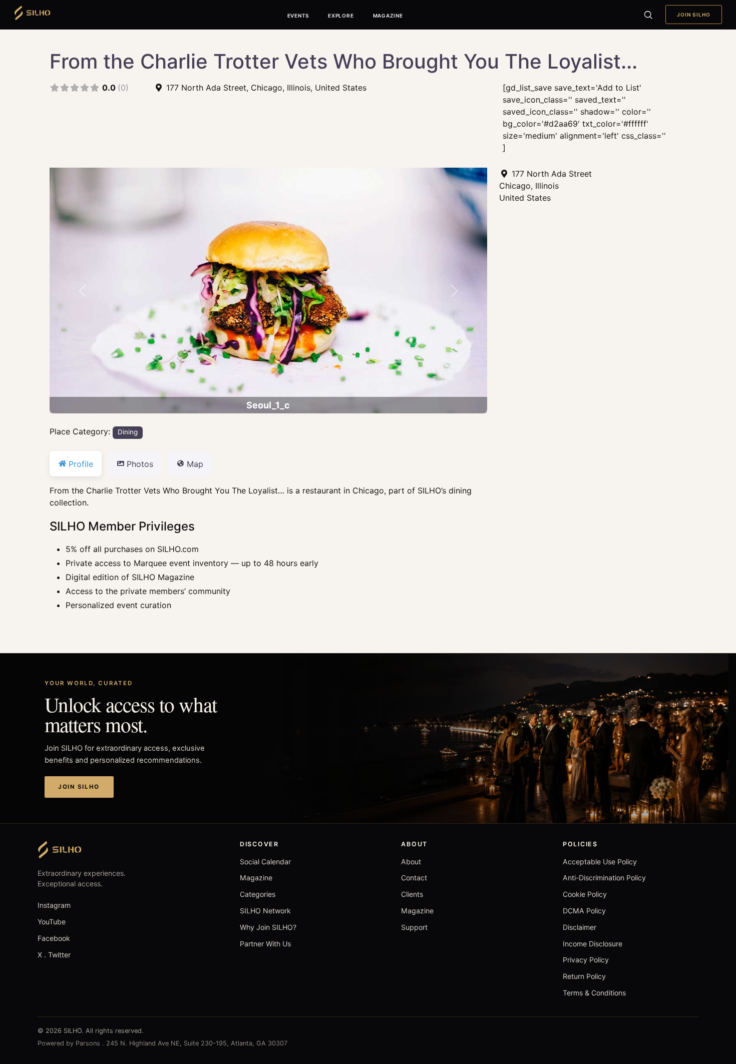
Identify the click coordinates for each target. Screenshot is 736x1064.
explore (340, 16)
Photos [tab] (140, 464)
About (411, 861)
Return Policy (584, 976)
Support (414, 927)
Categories (257, 894)
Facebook (54, 938)
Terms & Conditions (594, 992)
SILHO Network (265, 910)
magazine (388, 16)
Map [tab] (195, 464)
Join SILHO (693, 15)
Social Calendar (265, 861)
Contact (414, 877)
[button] (82, 290)
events (298, 16)
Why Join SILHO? (268, 927)
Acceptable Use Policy (600, 861)
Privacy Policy (586, 959)
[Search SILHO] (647, 14)
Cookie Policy (585, 894)
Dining (128, 432)
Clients (412, 894)
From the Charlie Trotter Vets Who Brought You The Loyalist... (343, 61)
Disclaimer (579, 927)
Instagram (54, 905)
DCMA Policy (584, 910)
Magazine (256, 877)
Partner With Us (265, 943)
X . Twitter (54, 954)
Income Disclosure (592, 943)
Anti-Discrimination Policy (604, 877)
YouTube (52, 921)
